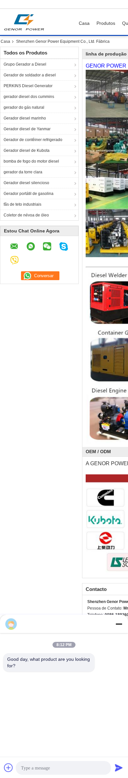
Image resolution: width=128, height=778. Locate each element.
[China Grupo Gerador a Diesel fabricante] (26, 22)
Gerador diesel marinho (25, 118)
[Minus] (119, 624)
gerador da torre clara (23, 172)
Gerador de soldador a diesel (30, 75)
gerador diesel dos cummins (29, 96)
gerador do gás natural (24, 107)
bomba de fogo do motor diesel (31, 161)
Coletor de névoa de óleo (26, 215)
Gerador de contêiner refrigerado (33, 139)
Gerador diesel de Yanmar (27, 129)
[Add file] (8, 767)
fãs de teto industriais (22, 204)
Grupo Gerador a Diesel (25, 64)
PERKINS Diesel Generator (28, 86)
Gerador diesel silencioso (26, 183)
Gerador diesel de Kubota (27, 150)
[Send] (119, 767)
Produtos (105, 23)
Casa (84, 23)
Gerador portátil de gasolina (28, 193)
